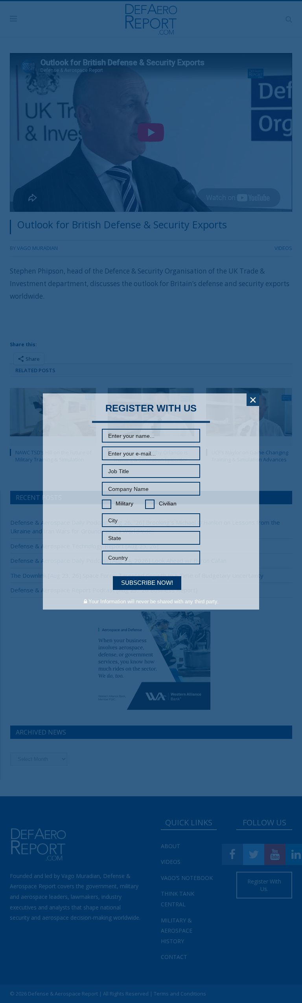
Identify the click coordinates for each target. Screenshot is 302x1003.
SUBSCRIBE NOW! (147, 582)
